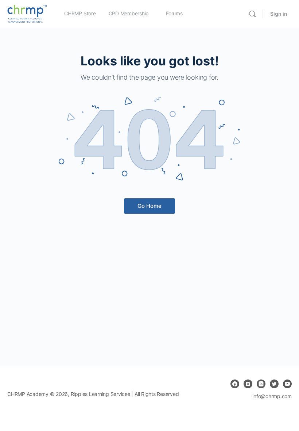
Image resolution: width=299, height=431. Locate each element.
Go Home (149, 205)
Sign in (278, 14)
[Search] (252, 13)
